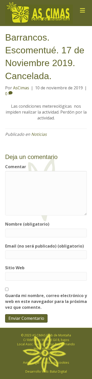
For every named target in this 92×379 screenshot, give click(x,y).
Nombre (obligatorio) (27, 224)
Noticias (39, 134)
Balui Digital (58, 371)
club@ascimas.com (51, 353)
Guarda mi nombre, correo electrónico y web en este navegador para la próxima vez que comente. (46, 301)
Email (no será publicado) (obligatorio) (44, 246)
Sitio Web (15, 268)
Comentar (15, 166)
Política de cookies (55, 362)
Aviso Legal (31, 362)
